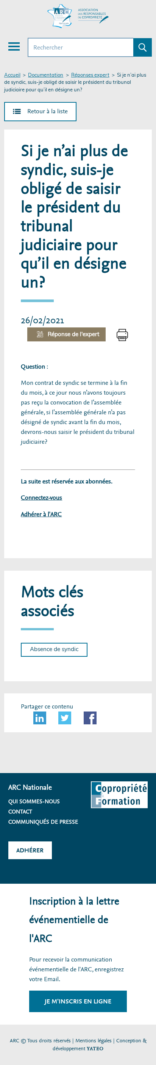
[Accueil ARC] (78, 16)
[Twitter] (64, 718)
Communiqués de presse (43, 821)
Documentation (45, 75)
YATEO (95, 1048)
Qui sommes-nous (34, 801)
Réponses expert (90, 75)
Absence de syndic (54, 649)
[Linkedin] (39, 718)
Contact (20, 811)
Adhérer (30, 850)
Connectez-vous (41, 498)
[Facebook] (90, 718)
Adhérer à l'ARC (41, 514)
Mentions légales (93, 1040)
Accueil (12, 75)
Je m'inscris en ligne (78, 1001)
